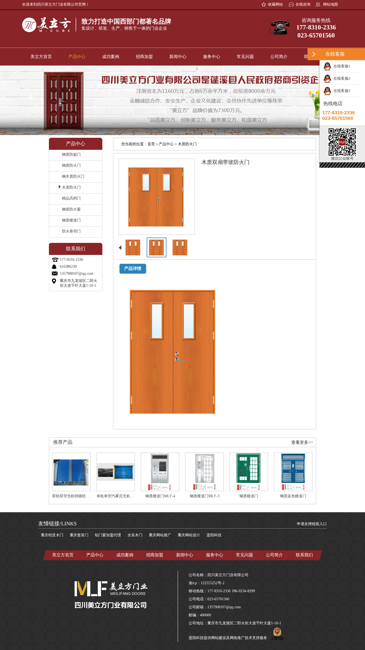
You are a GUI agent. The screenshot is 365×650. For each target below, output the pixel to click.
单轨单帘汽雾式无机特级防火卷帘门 (126, 496)
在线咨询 (303, 4)
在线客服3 (340, 91)
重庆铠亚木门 (52, 535)
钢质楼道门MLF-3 (204, 496)
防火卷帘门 (71, 231)
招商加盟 (144, 56)
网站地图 (330, 4)
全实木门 (134, 535)
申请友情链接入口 (312, 524)
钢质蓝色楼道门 (293, 496)
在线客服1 (340, 66)
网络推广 (237, 638)
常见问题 (245, 56)
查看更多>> (302, 442)
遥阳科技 (214, 535)
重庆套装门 (79, 535)
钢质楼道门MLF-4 (160, 496)
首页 (151, 144)
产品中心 (77, 56)
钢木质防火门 (73, 176)
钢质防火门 (71, 165)
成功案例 (110, 56)
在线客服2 (340, 79)
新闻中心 (178, 56)
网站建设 (218, 638)
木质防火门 (71, 187)
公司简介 (279, 56)
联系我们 (304, 555)
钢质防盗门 (71, 154)
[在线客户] (314, 54)
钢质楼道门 (71, 220)
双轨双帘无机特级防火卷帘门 (76, 496)
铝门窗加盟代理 (108, 535)
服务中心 (211, 56)
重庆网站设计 (189, 535)
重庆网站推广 (160, 535)
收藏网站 (275, 4)
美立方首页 (41, 56)
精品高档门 (71, 198)
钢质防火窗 (71, 209)
